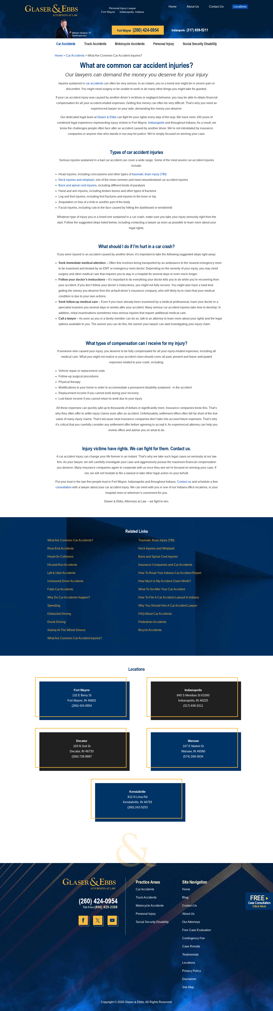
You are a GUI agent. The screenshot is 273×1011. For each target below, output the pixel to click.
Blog (185, 897)
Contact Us (216, 6)
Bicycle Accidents (150, 630)
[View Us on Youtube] (112, 920)
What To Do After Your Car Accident (161, 589)
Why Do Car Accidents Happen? (68, 597)
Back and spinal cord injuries (77, 185)
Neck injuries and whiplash (76, 179)
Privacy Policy (191, 970)
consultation (64, 487)
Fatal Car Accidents (60, 589)
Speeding (53, 605)
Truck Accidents (95, 43)
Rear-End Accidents (60, 548)
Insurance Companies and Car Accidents (165, 564)
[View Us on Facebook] (83, 920)
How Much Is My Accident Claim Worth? (164, 581)
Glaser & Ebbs (106, 117)
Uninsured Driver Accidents (65, 581)
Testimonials (190, 954)
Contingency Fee (193, 938)
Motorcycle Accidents (129, 43)
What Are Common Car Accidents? (70, 540)
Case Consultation (259, 900)
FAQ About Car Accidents (155, 613)
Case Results (191, 946)
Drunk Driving (56, 621)
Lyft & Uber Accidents (61, 572)
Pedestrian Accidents (152, 621)
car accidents (94, 83)
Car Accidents (65, 43)
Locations (240, 6)
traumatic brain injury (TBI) (149, 174)
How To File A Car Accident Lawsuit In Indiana (168, 597)
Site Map (188, 987)
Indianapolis (156, 122)
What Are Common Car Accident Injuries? (74, 638)
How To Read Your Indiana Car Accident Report (169, 572)
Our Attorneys (191, 921)
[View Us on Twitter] (97, 920)
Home (173, 6)
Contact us (184, 481)
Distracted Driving (59, 613)
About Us (193, 6)
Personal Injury (163, 43)
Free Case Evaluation (196, 930)
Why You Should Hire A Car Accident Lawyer (167, 605)
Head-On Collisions (60, 556)
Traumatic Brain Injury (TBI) (156, 540)
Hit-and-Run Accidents (62, 564)
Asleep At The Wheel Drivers (66, 630)
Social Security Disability (200, 43)
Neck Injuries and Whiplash (156, 548)
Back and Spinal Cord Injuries (158, 556)
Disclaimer (189, 979)
